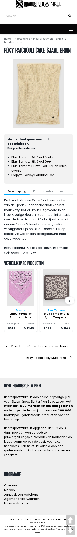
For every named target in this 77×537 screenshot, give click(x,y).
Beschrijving (16, 191)
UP (70, 520)
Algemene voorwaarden (22, 499)
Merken (9, 490)
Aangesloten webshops (21, 494)
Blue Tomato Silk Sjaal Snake (32, 157)
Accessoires (22, 38)
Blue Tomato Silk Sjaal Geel (31, 161)
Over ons (10, 485)
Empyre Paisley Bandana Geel (33, 175)
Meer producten (43, 38)
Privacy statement (18, 503)
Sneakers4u (13, 446)
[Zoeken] (70, 16)
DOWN (70, 530)
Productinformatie (48, 191)
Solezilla (33, 446)
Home (7, 38)
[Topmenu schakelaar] (71, 29)
